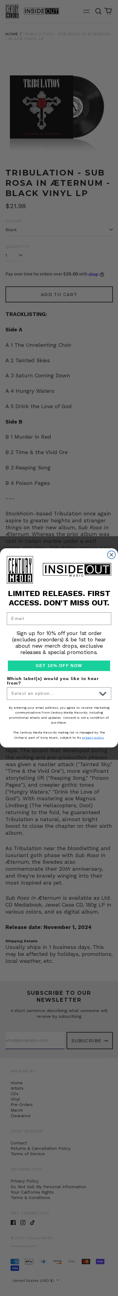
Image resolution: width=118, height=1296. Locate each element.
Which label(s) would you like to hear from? (53, 680)
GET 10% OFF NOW (59, 666)
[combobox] (54, 694)
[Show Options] (103, 694)
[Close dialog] (111, 555)
